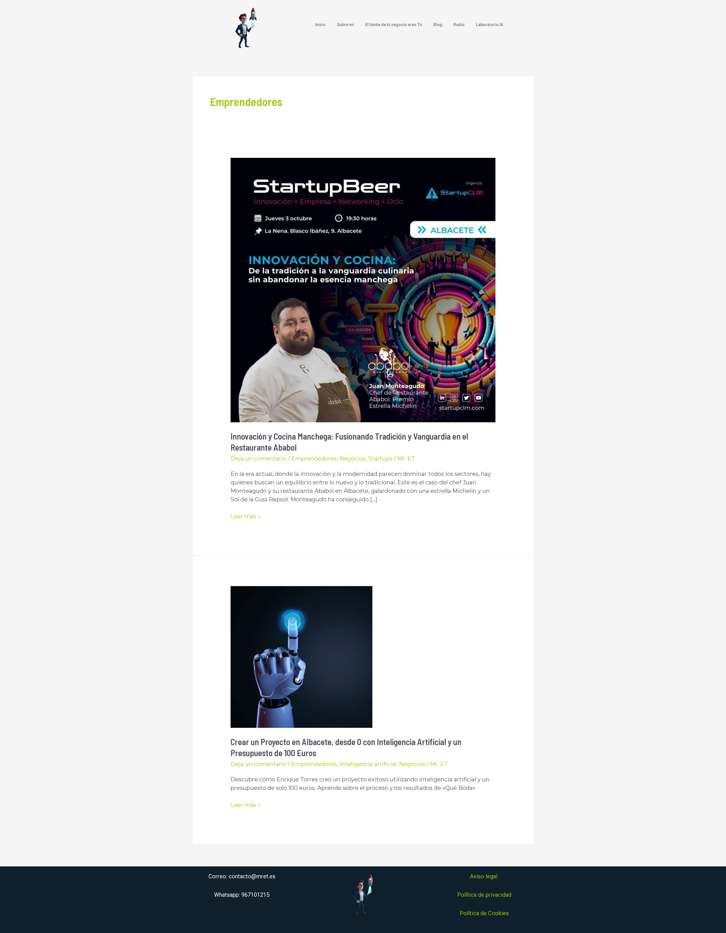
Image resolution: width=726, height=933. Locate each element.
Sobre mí (345, 24)
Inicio (320, 24)
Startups (380, 458)
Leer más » (246, 516)
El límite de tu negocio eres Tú (393, 24)
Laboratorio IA (489, 24)
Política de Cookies (484, 913)
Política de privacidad (484, 894)
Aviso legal (484, 876)
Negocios (352, 458)
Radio (459, 24)
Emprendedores (314, 458)
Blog (437, 24)
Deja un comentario (258, 458)
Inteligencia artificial (367, 764)
